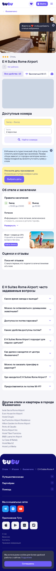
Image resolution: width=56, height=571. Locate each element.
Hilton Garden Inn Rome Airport (16, 423)
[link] (11, 244)
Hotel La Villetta (9, 446)
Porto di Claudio (9, 426)
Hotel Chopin (8, 417)
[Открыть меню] (52, 3)
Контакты (6, 540)
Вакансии (6, 537)
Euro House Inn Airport (12, 413)
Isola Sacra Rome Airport (13, 410)
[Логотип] (7, 3)
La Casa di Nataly (10, 440)
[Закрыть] (51, 150)
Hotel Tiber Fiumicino (11, 433)
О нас (4, 534)
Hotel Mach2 (8, 443)
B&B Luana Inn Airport (12, 436)
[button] (31, 4)
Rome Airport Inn (9, 430)
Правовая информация (11, 543)
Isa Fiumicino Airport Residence (16, 420)
